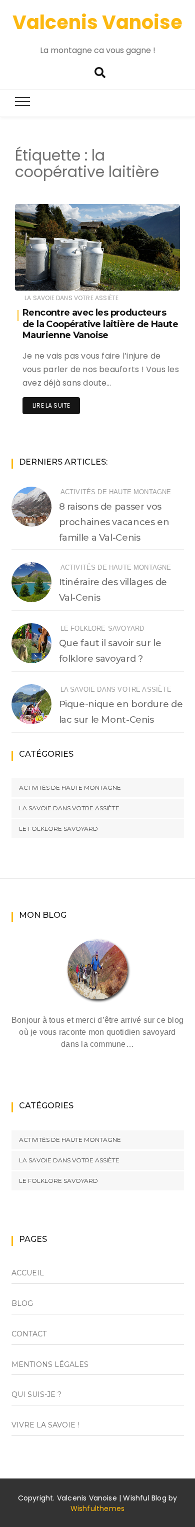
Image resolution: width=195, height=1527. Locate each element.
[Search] (100, 73)
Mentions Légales (50, 1364)
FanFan (56, 276)
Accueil (28, 1272)
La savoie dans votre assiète (71, 298)
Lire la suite (51, 405)
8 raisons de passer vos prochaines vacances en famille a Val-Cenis (114, 522)
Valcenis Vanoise (97, 22)
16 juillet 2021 (148, 276)
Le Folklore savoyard (102, 628)
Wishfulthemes (97, 1508)
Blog (22, 1303)
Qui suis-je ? (37, 1394)
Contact (29, 1333)
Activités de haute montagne (116, 492)
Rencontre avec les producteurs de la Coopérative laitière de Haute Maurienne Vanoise (100, 324)
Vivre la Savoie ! (45, 1424)
